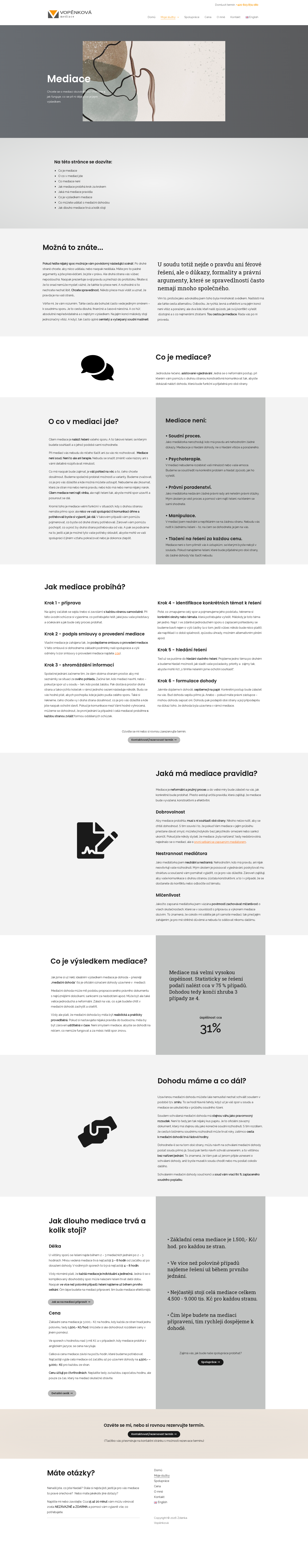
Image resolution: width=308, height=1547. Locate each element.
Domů (151, 17)
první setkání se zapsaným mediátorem (220, 842)
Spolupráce (191, 17)
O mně (221, 17)
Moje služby (168, 17)
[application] (177, 17)
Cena (208, 17)
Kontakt (235, 17)
